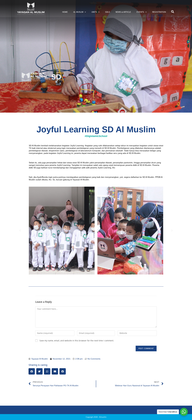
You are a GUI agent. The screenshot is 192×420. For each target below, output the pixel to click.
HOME (65, 12)
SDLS (107, 12)
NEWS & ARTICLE (123, 12)
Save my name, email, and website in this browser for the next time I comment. (76, 340)
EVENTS (140, 12)
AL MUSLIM (78, 12)
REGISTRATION (159, 12)
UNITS (94, 12)
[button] (172, 11)
